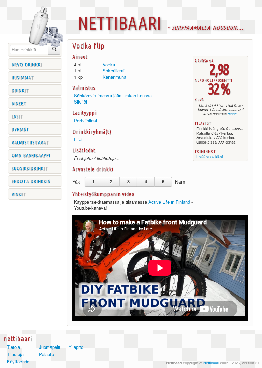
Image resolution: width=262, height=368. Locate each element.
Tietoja (13, 347)
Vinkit (19, 193)
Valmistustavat (30, 141)
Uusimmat (23, 76)
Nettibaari (211, 362)
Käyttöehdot (19, 361)
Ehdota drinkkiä (31, 180)
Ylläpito (76, 347)
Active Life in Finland (169, 202)
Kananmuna (114, 76)
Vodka (109, 64)
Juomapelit (49, 347)
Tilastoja (15, 354)
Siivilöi (80, 101)
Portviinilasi (85, 120)
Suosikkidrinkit (30, 167)
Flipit (79, 139)
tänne (232, 114)
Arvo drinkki (27, 63)
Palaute (46, 354)
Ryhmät (20, 128)
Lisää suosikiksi (209, 156)
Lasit (17, 115)
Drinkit (20, 89)
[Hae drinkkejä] (54, 50)
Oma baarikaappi (31, 154)
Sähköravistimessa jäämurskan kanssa (113, 95)
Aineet (19, 102)
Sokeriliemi (114, 70)
